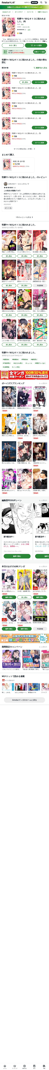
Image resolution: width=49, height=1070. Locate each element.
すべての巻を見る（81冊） (23, 149)
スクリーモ (26, 27)
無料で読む (17, 556)
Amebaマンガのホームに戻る (24, 700)
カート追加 (38, 45)
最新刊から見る (41, 68)
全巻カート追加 (39, 52)
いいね (9, 208)
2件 (29, 30)
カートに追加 (39, 82)
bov (22, 24)
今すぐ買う (13, 45)
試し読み (25, 82)
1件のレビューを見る (23, 217)
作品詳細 (40, 285)
